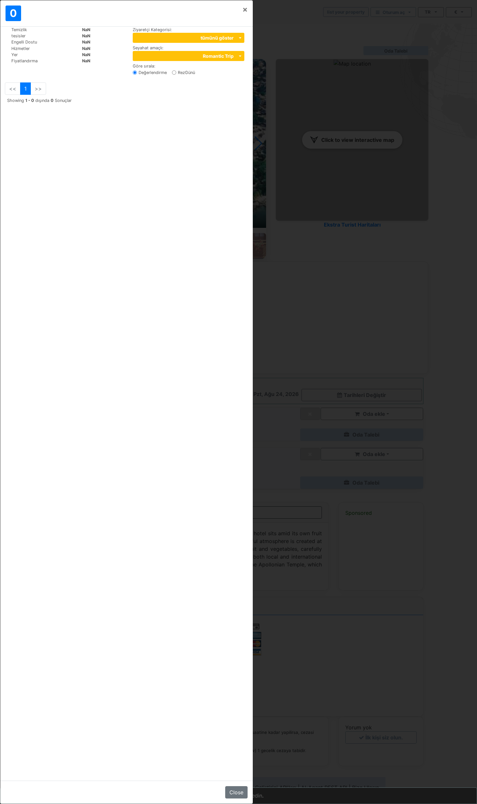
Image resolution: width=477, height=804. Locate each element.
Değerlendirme (153, 72)
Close (236, 792)
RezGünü (186, 72)
